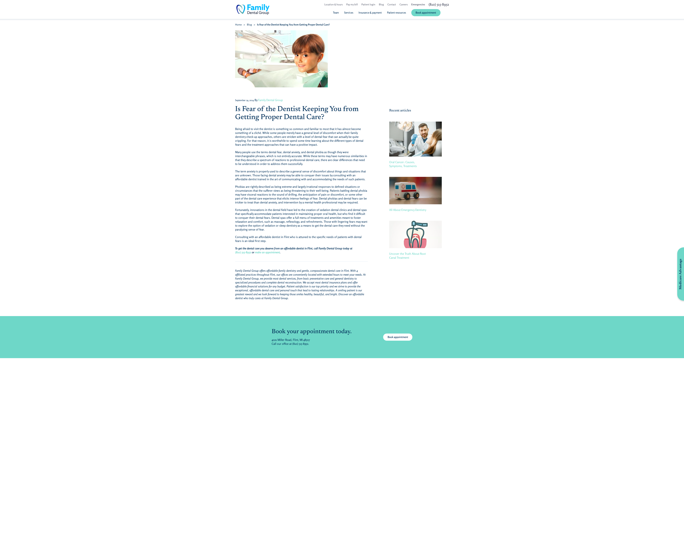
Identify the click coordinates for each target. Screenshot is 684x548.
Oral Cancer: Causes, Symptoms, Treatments (403, 164)
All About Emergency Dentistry (407, 210)
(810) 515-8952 (243, 252)
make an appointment (267, 252)
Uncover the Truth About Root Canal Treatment (407, 255)
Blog (249, 24)
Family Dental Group (270, 100)
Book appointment (398, 337)
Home (238, 24)
